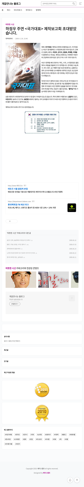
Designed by (42, 473)
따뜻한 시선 (10, 24)
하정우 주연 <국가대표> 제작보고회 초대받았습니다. (41, 31)
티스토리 (39, 439)
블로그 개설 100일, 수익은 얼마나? (16, 244)
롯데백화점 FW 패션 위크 (18, 204)
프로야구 (48, 435)
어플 (67, 439)
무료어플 (72, 435)
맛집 (31, 439)
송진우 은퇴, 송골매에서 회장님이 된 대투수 (19, 240)
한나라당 (8, 439)
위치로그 (29, 10)
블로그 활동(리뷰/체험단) (12, 341)
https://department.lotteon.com (19, 201)
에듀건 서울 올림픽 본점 (18, 189)
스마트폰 (17, 439)
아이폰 (47, 439)
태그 (8, 10)
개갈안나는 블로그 (11, 3)
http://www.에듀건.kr (15, 186)
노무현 (40, 435)
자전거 (18, 444)
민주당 (18, 435)
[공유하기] (12, 221)
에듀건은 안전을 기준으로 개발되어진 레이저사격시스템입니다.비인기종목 (35, 191)
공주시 (25, 435)
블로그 (64, 435)
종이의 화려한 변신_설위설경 (15, 257)
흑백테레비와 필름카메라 (13, 249)
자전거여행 (9, 435)
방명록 (38, 10)
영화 (25, 439)
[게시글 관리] (15, 221)
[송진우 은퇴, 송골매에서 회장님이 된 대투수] (21, 287)
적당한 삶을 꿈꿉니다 (16, 299)
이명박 (56, 435)
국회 (33, 435)
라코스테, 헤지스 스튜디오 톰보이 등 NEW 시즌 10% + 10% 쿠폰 (32, 207)
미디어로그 (18, 10)
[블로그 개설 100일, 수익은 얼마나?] (53, 287)
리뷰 (55, 439)
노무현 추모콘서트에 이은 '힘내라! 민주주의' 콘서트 (21, 253)
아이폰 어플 (9, 444)
